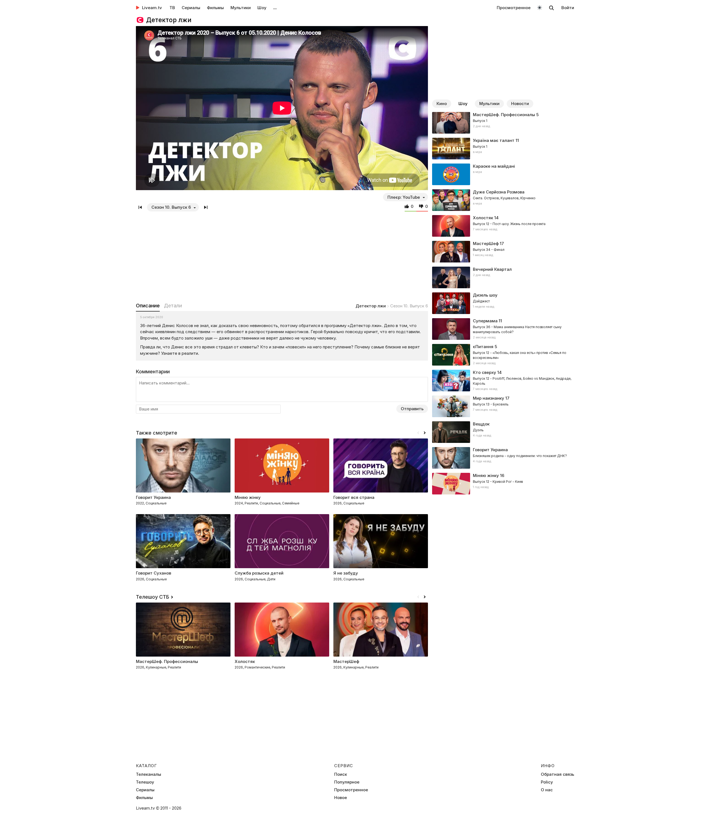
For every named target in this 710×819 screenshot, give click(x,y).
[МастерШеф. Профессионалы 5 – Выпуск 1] (503, 123)
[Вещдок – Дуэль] (503, 432)
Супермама (485, 320)
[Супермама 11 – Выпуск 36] (503, 329)
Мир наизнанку (488, 398)
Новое (340, 797)
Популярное (346, 782)
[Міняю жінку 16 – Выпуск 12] (503, 483)
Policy (547, 782)
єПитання (483, 346)
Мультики (240, 7)
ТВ (172, 7)
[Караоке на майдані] (503, 174)
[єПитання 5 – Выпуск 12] (503, 355)
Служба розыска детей (259, 573)
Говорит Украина (153, 497)
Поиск (340, 774)
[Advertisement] (282, 256)
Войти (567, 7)
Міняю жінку (486, 475)
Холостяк (483, 217)
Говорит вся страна (353, 497)
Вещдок (481, 424)
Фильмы (215, 7)
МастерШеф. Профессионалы (504, 114)
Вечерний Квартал (492, 269)
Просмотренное (514, 7)
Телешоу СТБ (152, 597)
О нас (547, 789)
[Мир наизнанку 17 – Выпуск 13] (503, 406)
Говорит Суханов (153, 573)
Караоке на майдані (494, 166)
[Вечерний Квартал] (503, 277)
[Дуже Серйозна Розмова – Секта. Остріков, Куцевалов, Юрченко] (503, 200)
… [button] (275, 7)
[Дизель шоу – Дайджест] (503, 303)
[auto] (539, 7)
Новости (520, 103)
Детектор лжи (371, 305)
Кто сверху (484, 372)
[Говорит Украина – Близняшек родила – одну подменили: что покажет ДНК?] (503, 458)
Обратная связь (557, 774)
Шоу (262, 7)
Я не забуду (345, 573)
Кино (442, 103)
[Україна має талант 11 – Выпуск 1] (503, 148)
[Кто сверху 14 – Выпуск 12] (503, 380)
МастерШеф (486, 243)
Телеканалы (148, 774)
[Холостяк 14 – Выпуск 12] (503, 226)
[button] (424, 433)
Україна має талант (493, 140)
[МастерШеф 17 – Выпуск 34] (503, 251)
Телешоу (145, 782)
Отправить (412, 408)
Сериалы (191, 7)
